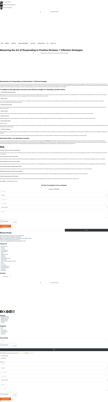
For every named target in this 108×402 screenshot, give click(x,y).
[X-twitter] (4, 311)
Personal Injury (3, 265)
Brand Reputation (4, 246)
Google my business (4, 254)
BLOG (47, 43)
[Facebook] (1, 311)
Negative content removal (5, 258)
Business (2, 247)
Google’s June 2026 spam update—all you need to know (10, 239)
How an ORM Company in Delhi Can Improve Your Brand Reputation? (12, 235)
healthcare (3, 255)
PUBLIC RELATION (41, 43)
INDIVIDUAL (13, 43)
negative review (4, 259)
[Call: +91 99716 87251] (1, 2)
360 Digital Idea (31, 353)
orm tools (2, 263)
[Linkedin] (10, 311)
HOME (2, 43)
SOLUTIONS (33, 43)
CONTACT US (53, 43)
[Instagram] (13, 311)
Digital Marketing (4, 251)
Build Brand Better (21, 353)
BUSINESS (7, 43)
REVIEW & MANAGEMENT (23, 43)
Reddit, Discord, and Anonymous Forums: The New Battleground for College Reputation (15, 238)
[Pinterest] (7, 311)
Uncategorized (3, 270)
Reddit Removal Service (5, 266)
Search (1, 228)
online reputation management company (8, 261)
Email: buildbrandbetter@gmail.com (9, 4)
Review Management (5, 267)
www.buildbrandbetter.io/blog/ (12, 181)
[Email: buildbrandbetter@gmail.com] (1, 5)
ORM (2, 262)
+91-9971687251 (56, 189)
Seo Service (3, 269)
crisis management (4, 250)
